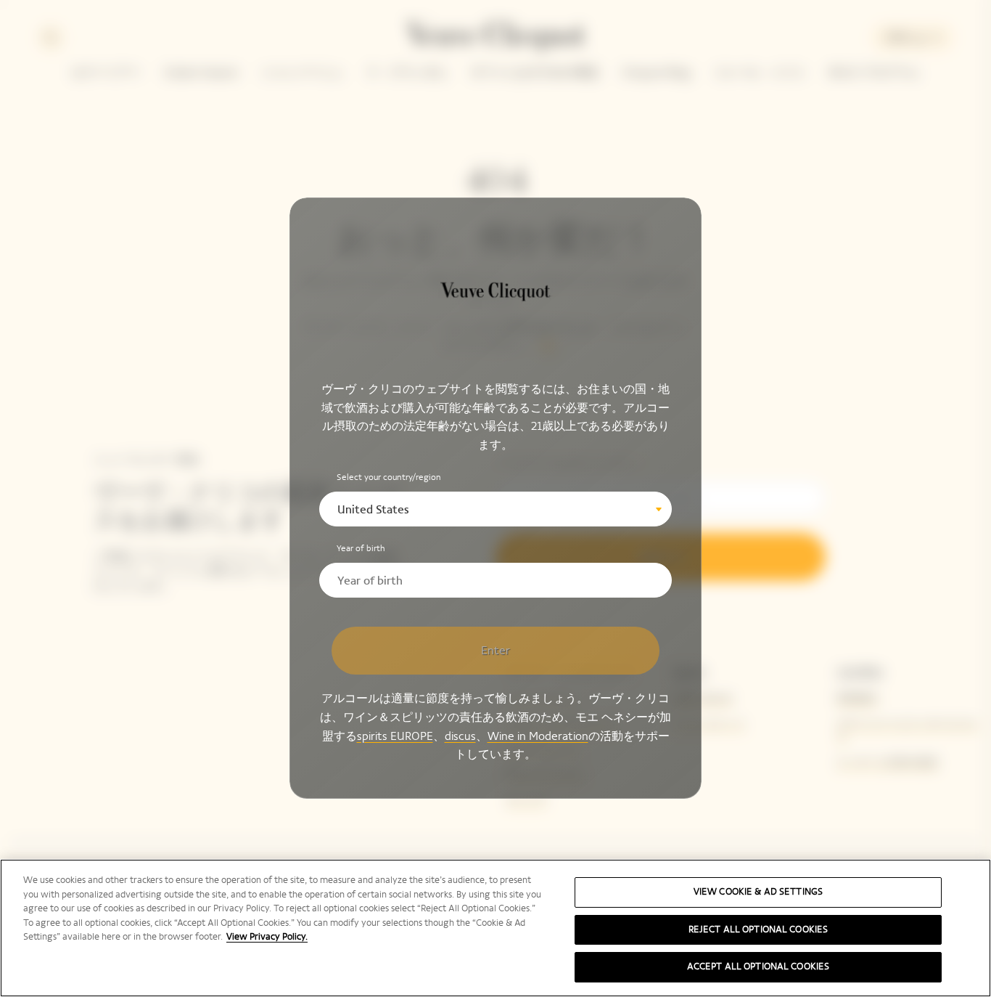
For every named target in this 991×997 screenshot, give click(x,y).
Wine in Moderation (538, 736)
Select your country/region (389, 478)
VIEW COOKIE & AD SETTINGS (758, 892)
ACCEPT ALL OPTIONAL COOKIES (758, 966)
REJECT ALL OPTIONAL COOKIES (758, 929)
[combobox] (495, 509)
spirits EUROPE (395, 736)
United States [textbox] (373, 510)
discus (460, 736)
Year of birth (361, 549)
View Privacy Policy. (267, 937)
